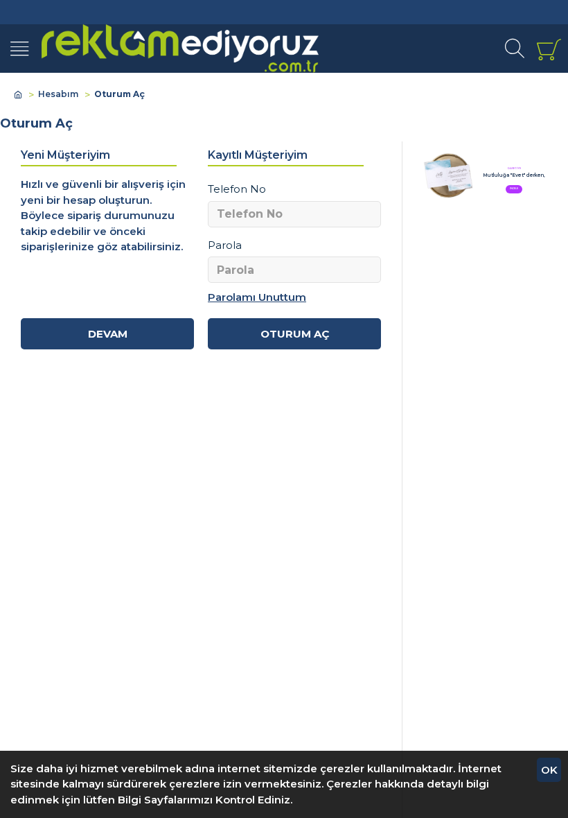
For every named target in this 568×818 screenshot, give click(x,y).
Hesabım (58, 94)
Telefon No (237, 188)
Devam (107, 333)
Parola (225, 245)
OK (549, 769)
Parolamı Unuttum (257, 297)
